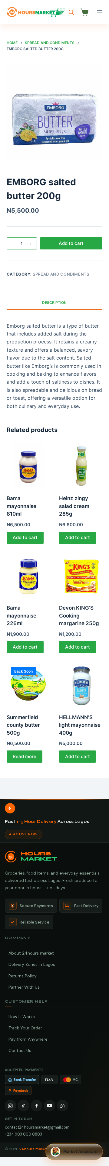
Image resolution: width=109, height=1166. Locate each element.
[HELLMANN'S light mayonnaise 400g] (80, 684)
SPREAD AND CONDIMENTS (61, 274)
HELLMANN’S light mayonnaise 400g (80, 725)
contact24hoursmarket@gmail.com (37, 1127)
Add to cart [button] (25, 537)
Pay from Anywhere (28, 1039)
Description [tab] (54, 302)
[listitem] (10, 1105)
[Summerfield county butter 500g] (28, 684)
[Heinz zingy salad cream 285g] (80, 465)
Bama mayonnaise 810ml (21, 506)
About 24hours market (31, 953)
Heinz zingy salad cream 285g (74, 506)
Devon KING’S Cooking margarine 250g (79, 615)
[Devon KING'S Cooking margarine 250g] (80, 575)
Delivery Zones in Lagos (31, 964)
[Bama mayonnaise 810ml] (28, 465)
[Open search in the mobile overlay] (71, 12)
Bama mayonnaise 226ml (21, 615)
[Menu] (99, 12)
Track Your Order (25, 1028)
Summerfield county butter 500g (23, 725)
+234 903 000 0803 (23, 1134)
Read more (24, 756)
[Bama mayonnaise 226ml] (28, 575)
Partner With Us (24, 987)
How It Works (21, 1016)
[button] (74, 1151)
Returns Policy (22, 976)
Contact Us (19, 1050)
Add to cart (71, 243)
